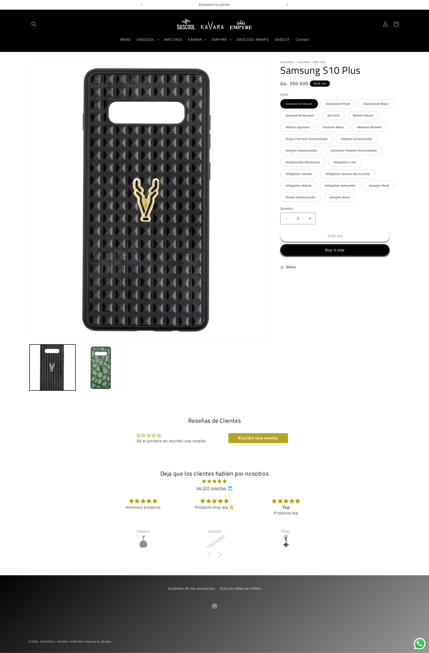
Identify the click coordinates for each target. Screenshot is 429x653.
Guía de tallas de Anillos (240, 588)
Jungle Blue (342, 198)
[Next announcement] (287, 4)
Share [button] (291, 267)
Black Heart (366, 117)
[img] (214, 481)
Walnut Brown (372, 128)
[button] (33, 24)
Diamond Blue (378, 105)
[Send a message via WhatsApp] (420, 644)
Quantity (286, 209)
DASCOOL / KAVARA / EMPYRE (61, 641)
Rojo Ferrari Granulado (309, 140)
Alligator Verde (302, 175)
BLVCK (336, 117)
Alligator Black (301, 187)
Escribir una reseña (258, 438)
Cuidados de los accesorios (191, 588)
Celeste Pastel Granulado (356, 152)
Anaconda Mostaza (305, 163)
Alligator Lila (347, 163)
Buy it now (335, 250)
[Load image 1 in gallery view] (52, 367)
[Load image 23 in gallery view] (101, 367)
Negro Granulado (359, 140)
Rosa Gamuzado (303, 198)
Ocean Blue (336, 128)
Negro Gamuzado (304, 152)
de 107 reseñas (211, 488)
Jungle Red (381, 187)
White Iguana (300, 128)
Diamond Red (341, 105)
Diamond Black (302, 105)
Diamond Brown (303, 117)
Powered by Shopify (97, 641)
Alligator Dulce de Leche (350, 175)
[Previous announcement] (141, 4)
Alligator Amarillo (343, 187)
